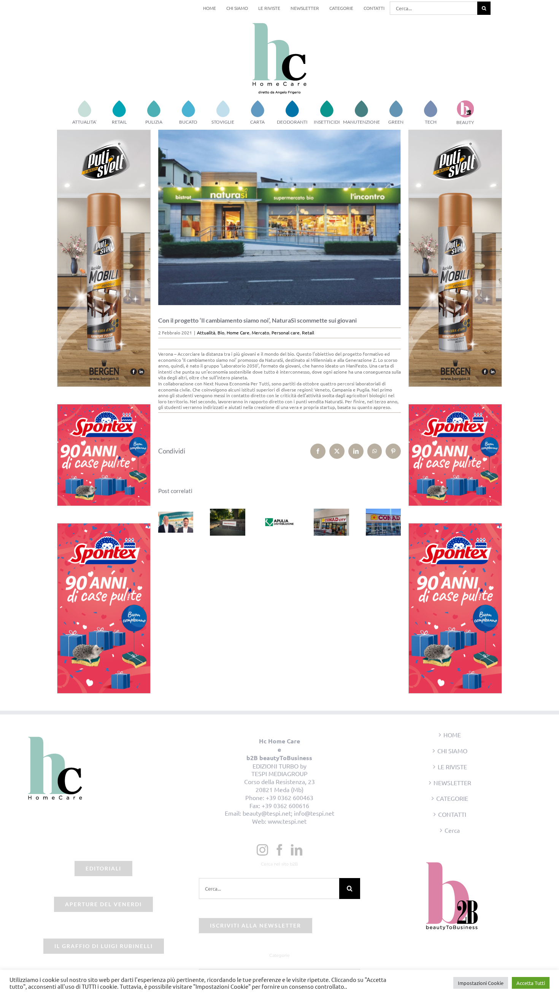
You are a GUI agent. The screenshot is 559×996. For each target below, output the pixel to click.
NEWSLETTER (452, 782)
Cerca (452, 830)
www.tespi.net (287, 821)
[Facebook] (279, 850)
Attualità (206, 332)
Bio (221, 332)
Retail (308, 332)
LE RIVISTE (452, 766)
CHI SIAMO (452, 750)
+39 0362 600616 (285, 805)
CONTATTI (452, 814)
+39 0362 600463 (289, 797)
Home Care (238, 332)
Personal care (286, 332)
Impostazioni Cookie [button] (480, 983)
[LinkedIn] (296, 850)
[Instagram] (262, 850)
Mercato (260, 332)
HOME (452, 734)
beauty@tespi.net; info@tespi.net (288, 813)
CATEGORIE (452, 798)
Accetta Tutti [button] (530, 983)
